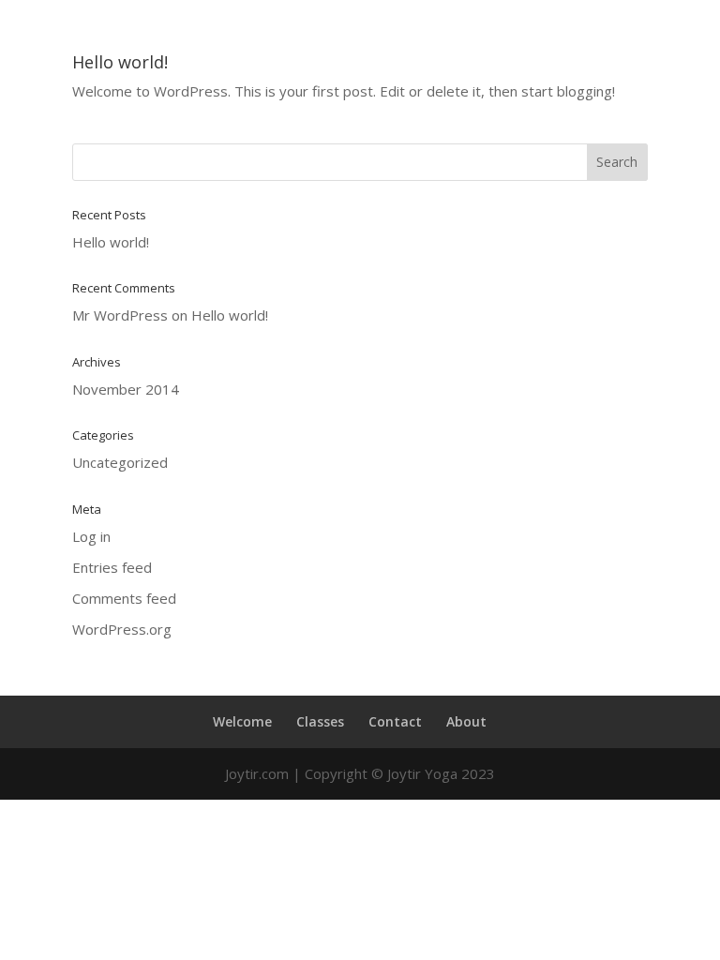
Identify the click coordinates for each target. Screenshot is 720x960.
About (466, 721)
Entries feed (112, 567)
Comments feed (124, 598)
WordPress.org (122, 629)
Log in (91, 536)
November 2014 (125, 389)
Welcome (242, 721)
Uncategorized (120, 462)
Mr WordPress (120, 315)
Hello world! (120, 62)
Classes (320, 721)
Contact (395, 721)
